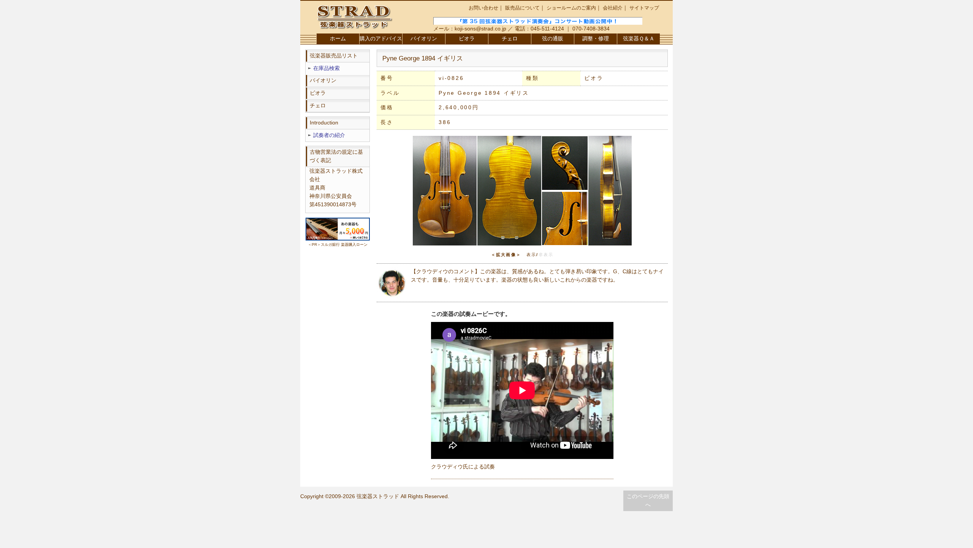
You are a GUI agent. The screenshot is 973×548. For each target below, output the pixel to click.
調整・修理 (595, 38)
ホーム (338, 38)
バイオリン (423, 38)
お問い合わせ (483, 8)
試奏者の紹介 (329, 135)
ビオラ (467, 38)
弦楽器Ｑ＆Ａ (638, 38)
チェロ (510, 38)
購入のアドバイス (381, 38)
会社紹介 (613, 8)
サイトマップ (644, 8)
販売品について (522, 8)
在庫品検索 (326, 68)
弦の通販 (552, 38)
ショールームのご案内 (571, 8)
